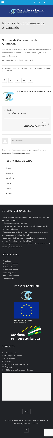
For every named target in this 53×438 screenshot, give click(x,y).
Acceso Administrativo (11, 276)
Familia (8, 183)
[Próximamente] (39, 2)
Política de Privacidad (10, 264)
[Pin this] (17, 80)
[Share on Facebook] (4, 80)
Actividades (10, 178)
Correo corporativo (9, 273)
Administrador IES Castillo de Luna (15, 68)
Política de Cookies (10, 267)
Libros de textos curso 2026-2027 (15, 223)
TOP (26, 411)
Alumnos (47, 68)
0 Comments (8, 71)
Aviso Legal (7, 261)
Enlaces (8, 188)
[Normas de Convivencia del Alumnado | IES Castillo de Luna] (26, 11)
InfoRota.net (35, 423)
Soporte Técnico (9, 279)
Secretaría (9, 173)
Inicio (9, 168)
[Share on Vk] (23, 80)
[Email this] (30, 80)
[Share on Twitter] (10, 80)
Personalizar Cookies (10, 270)
